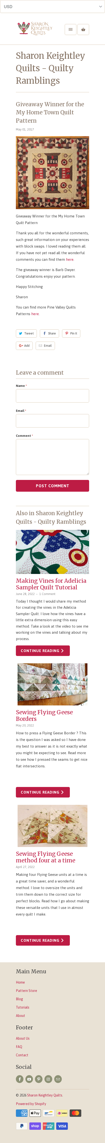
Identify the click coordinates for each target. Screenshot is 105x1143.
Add (27, 345)
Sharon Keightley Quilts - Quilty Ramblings (50, 68)
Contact (22, 1055)
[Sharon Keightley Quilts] (35, 33)
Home (20, 982)
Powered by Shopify (31, 1104)
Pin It (73, 333)
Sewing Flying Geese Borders (44, 715)
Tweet (29, 333)
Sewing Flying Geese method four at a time (45, 857)
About (20, 1016)
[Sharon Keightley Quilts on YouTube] (29, 1079)
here (69, 259)
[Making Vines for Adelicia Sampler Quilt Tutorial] (52, 552)
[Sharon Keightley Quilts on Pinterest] (38, 1079)
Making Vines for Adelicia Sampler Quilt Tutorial (51, 584)
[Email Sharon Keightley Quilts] (58, 1079)
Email (48, 345)
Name (21, 386)
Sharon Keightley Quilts (44, 1095)
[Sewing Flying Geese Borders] (52, 684)
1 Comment (47, 594)
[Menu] (70, 29)
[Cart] (83, 29)
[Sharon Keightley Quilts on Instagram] (48, 1079)
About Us (23, 1038)
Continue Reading (41, 651)
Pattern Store (26, 991)
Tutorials (22, 1007)
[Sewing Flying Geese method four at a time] (52, 826)
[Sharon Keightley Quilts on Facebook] (19, 1079)
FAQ (19, 1047)
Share (52, 333)
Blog (19, 999)
